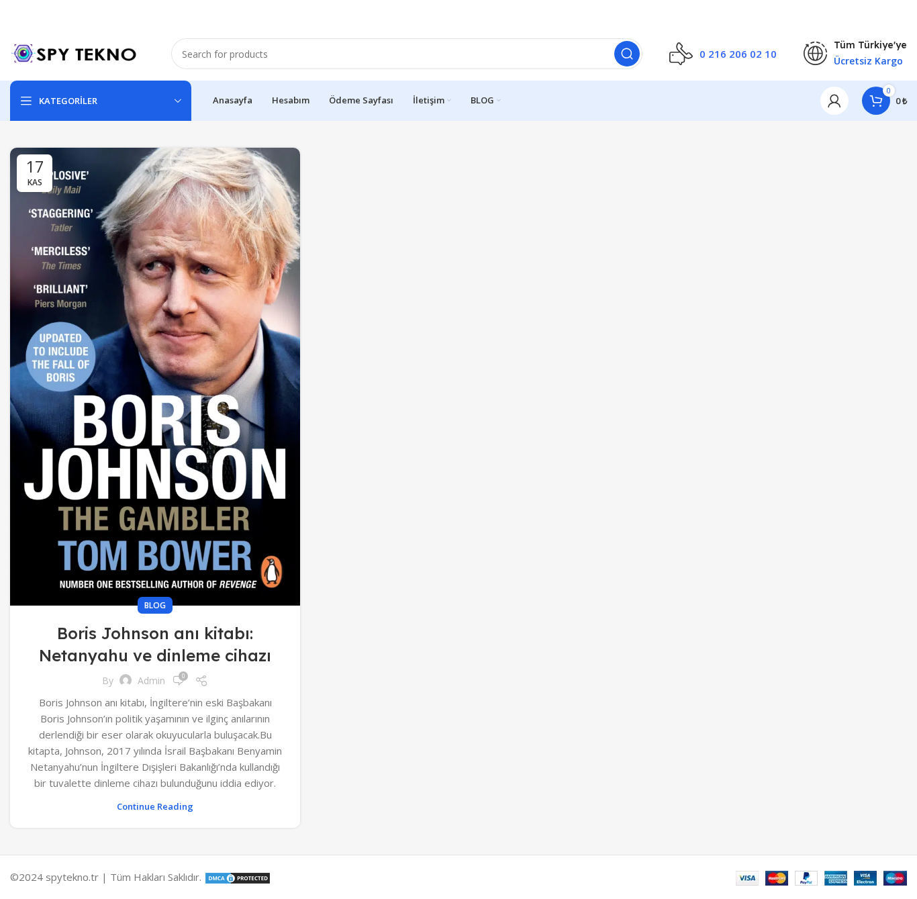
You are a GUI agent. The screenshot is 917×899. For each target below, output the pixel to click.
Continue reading (155, 806)
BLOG (155, 605)
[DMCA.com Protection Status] (237, 877)
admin (151, 680)
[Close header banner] (900, 13)
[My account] (834, 100)
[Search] (627, 53)
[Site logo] (77, 52)
